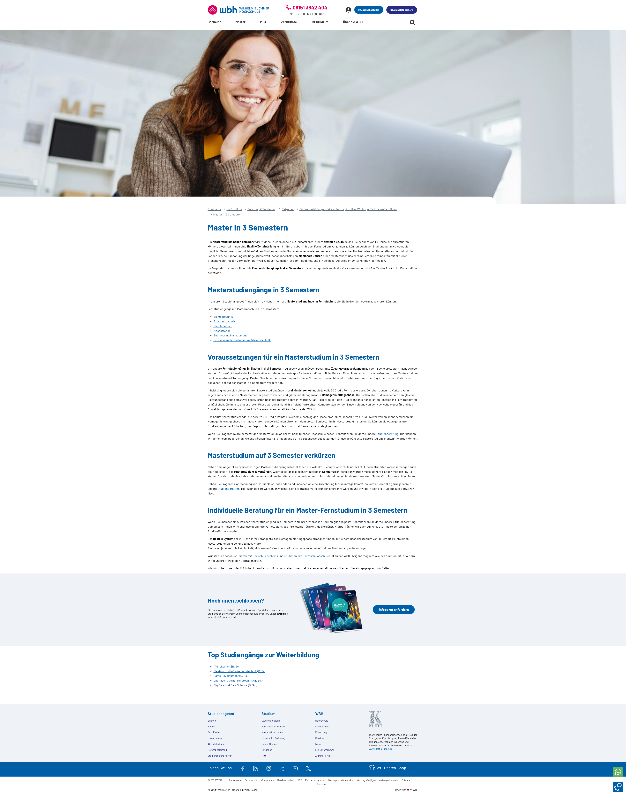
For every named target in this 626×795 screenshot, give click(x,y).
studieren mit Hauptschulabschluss (307, 556)
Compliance (267, 780)
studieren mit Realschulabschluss (256, 556)
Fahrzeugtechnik (224, 321)
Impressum (235, 780)
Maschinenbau (223, 326)
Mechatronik (222, 331)
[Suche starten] (412, 22)
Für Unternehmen (324, 749)
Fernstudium (215, 737)
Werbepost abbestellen (341, 780)
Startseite (214, 209)
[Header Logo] (238, 9)
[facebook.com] (242, 767)
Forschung (321, 732)
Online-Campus (269, 743)
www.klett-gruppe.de (380, 748)
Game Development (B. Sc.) (231, 675)
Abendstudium (216, 743)
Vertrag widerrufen (389, 780)
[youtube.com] (295, 767)
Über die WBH (353, 22)
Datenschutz (251, 780)
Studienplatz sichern (401, 9)
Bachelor (214, 22)
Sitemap (406, 780)
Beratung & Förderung (261, 209)
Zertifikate (289, 22)
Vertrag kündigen (366, 780)
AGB (300, 780)
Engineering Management (230, 335)
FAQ (263, 755)
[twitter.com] (308, 767)
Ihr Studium (320, 22)
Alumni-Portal (323, 755)
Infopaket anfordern (394, 609)
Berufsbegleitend (217, 749)
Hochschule (321, 720)
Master (240, 22)
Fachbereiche (322, 726)
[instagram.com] (268, 767)
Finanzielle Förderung (273, 737)
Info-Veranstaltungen (273, 726)
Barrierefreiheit (286, 780)
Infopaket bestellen (368, 9)
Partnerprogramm (315, 780)
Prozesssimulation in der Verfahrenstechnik (242, 340)
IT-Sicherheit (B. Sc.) (227, 666)
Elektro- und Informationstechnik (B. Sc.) (240, 671)
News (318, 743)
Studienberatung (387, 434)
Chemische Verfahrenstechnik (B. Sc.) (238, 680)
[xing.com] (281, 767)
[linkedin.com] (255, 767)
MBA (263, 22)
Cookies (321, 784)
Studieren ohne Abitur (220, 755)
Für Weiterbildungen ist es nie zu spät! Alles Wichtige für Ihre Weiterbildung (348, 209)
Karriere (319, 737)
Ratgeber (288, 209)
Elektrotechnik (223, 316)
